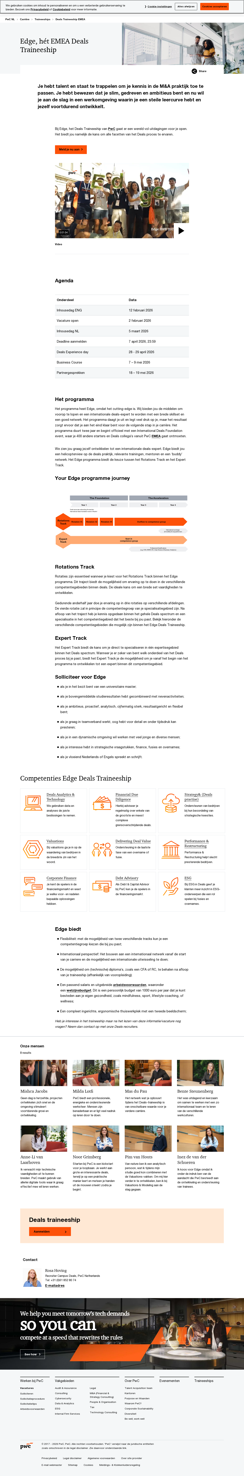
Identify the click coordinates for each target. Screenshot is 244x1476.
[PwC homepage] (26, 1448)
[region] (122, 6)
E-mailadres (54, 1285)
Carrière (24, 19)
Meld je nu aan (69, 149)
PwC (111, 129)
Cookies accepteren (214, 6)
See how (30, 1354)
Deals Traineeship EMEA (70, 19)
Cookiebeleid (61, 9)
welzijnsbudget (79, 990)
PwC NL (10, 19)
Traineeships (42, 19)
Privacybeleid (40, 9)
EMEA (156, 436)
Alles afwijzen (186, 6)
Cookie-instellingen (160, 6)
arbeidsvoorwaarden (129, 985)
